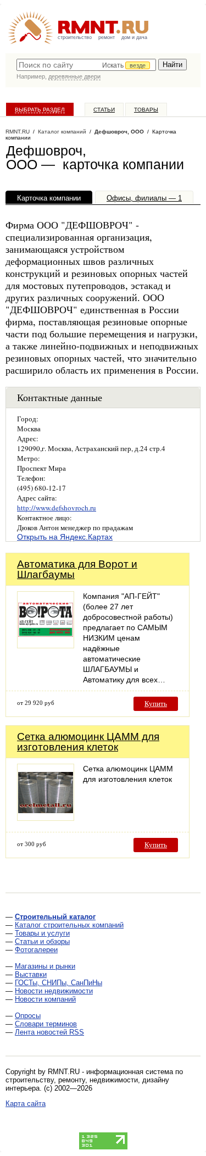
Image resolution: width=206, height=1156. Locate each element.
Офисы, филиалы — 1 (144, 198)
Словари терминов (46, 1024)
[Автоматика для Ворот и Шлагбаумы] (46, 645)
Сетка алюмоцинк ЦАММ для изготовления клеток (88, 742)
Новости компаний (45, 999)
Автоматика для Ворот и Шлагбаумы (77, 569)
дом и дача (134, 37)
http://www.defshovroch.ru (56, 508)
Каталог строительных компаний (69, 925)
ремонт (106, 37)
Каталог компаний (62, 132)
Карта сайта (25, 1103)
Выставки (31, 974)
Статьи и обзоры (42, 941)
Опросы (28, 1016)
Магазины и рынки (45, 966)
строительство (75, 37)
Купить (155, 703)
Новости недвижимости (54, 991)
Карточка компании (49, 198)
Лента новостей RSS (49, 1032)
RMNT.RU (17, 132)
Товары (146, 110)
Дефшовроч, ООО (119, 132)
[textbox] (86, 65)
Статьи (104, 110)
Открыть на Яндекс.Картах (65, 536)
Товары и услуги (42, 933)
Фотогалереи (36, 950)
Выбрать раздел (40, 110)
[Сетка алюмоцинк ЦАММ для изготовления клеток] (46, 818)
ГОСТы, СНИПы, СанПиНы (58, 983)
